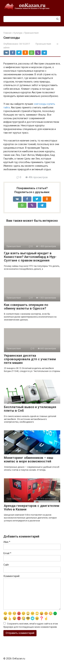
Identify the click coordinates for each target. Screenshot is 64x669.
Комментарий (11, 576)
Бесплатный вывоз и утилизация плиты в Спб (30, 409)
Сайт (6, 564)
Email (7, 553)
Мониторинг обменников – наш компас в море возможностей (28, 459)
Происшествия (43, 44)
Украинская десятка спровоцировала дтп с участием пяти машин (30, 359)
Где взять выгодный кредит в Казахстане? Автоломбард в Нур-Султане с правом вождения (30, 256)
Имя (6, 541)
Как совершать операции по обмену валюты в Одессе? (26, 306)
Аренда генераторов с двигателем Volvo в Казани (31, 507)
